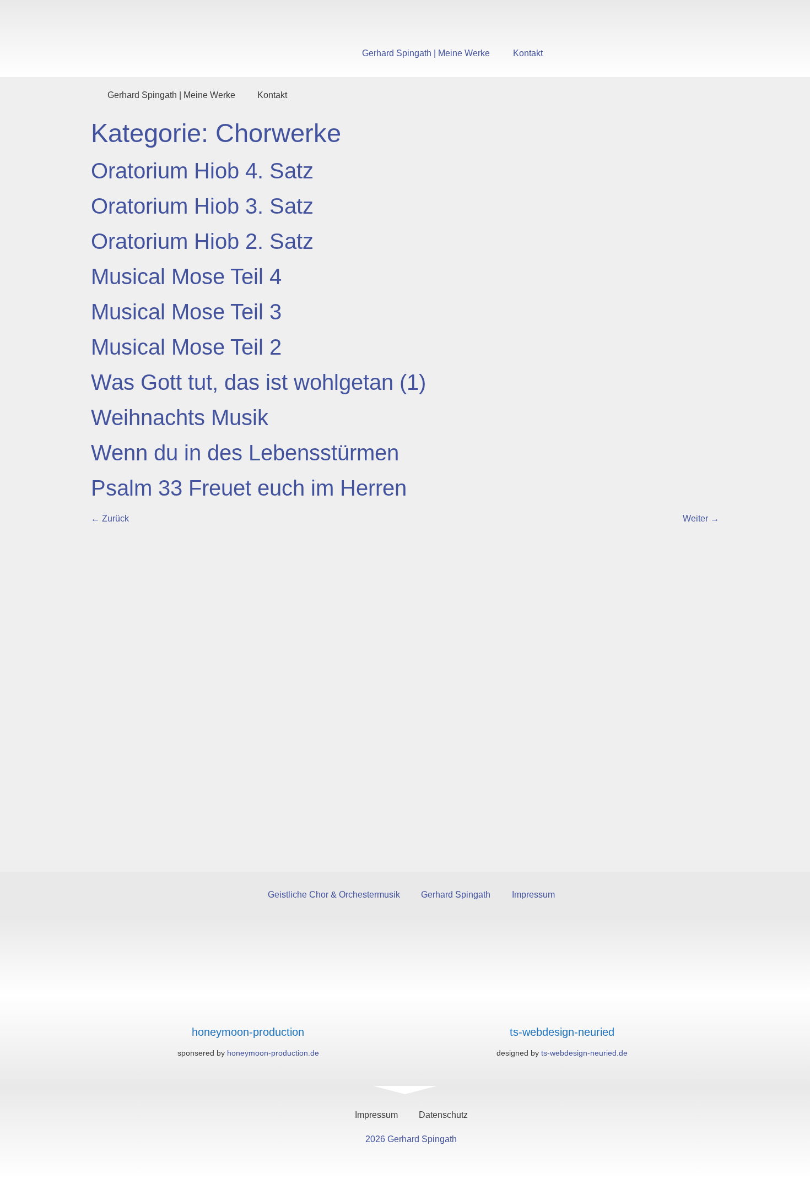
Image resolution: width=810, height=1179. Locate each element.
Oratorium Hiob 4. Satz (202, 171)
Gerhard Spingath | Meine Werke (426, 53)
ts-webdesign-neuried (562, 1032)
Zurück (110, 518)
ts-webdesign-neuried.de (584, 1052)
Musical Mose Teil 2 (186, 347)
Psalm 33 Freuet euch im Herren (249, 488)
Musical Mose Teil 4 (186, 276)
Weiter (701, 518)
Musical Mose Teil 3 (186, 312)
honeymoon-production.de (273, 1052)
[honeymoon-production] (248, 1010)
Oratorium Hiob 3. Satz (202, 206)
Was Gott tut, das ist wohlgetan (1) (258, 382)
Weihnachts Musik (179, 417)
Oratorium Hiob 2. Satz (202, 241)
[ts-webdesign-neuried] (562, 1010)
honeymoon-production (248, 1032)
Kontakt (528, 53)
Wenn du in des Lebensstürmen (245, 453)
